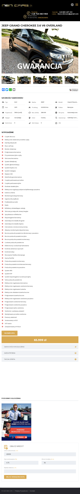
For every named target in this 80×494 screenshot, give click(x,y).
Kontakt (32, 491)
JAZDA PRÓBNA (9, 353)
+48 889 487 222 (65, 12)
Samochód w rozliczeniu (14, 347)
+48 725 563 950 (39, 14)
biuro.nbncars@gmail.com (68, 14)
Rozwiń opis (9, 333)
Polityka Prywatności (21, 491)
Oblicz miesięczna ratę (15, 477)
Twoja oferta (9, 359)
